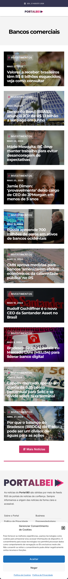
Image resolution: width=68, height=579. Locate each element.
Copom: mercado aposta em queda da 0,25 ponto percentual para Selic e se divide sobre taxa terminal (33, 389)
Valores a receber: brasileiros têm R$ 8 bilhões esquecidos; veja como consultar (34, 76)
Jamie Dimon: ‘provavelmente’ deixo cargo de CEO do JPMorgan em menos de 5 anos (33, 192)
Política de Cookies (22, 575)
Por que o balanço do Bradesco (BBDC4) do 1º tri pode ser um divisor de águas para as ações (31, 429)
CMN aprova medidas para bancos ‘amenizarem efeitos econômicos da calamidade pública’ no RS (33, 271)
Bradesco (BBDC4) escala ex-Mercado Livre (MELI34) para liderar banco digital (33, 352)
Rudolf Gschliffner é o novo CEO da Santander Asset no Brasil (32, 312)
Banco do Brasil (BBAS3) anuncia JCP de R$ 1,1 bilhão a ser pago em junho (32, 115)
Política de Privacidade (42, 575)
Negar (34, 567)
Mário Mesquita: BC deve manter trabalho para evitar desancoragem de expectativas (32, 153)
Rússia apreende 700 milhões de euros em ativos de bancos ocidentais (32, 234)
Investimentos (21, 57)
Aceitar (34, 559)
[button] (63, 528)
